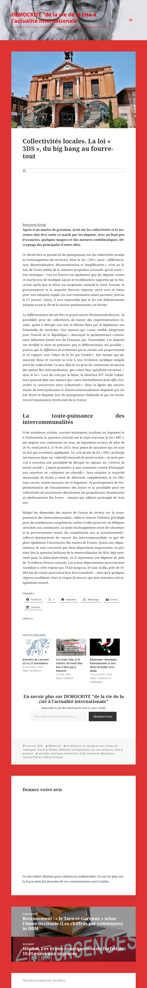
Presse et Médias (47, 749)
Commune (57, 753)
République (107, 753)
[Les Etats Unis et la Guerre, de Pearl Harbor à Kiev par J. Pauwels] (71, 647)
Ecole (83, 753)
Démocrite (54, 746)
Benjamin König (34, 225)
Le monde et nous (94, 746)
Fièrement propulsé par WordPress (44, 980)
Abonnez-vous (102, 716)
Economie (93, 753)
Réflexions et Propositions (74, 749)
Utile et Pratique (53, 757)
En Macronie (74, 746)
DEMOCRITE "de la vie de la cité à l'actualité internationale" (53, 17)
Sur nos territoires (102, 749)
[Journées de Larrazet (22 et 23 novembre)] (38, 647)
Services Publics (32, 757)
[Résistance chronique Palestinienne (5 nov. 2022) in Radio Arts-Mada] (105, 647)
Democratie (71, 753)
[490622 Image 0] (73, 190)
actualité (44, 753)
